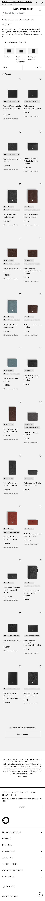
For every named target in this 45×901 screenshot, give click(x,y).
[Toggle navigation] (5, 9)
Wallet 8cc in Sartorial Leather (12, 270)
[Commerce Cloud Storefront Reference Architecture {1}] (23, 9)
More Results (22, 735)
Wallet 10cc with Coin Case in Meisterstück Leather (12, 108)
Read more (6, 37)
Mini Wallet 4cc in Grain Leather (10, 216)
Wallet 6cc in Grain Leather (10, 380)
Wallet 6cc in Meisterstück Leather (32, 107)
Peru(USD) (10, 886)
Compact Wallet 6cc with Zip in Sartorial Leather (32, 378)
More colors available (10, 119)
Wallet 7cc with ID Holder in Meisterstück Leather (12, 696)
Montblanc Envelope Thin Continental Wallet (11, 590)
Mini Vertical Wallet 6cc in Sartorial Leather (31, 593)
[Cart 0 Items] (41, 11)
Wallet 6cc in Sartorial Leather (12, 160)
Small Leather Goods (25, 20)
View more (22, 777)
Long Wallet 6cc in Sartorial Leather (10, 430)
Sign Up (23, 807)
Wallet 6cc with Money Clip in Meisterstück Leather (32, 643)
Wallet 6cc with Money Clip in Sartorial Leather (33, 271)
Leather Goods (8, 20)
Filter (5, 67)
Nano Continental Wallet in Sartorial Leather (31, 161)
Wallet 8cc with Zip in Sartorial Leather (32, 484)
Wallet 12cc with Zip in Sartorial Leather (33, 535)
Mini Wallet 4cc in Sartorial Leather (31, 216)
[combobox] (22, 13)
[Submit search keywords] (3, 13)
